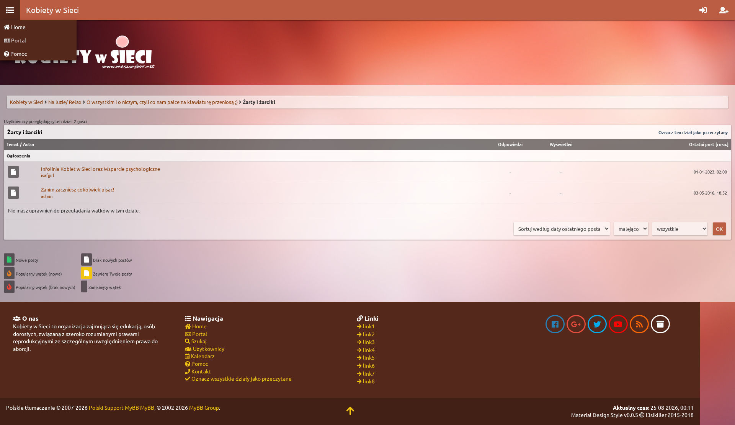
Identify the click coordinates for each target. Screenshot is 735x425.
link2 (369, 334)
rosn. (722, 144)
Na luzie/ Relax (65, 102)
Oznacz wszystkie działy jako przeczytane (241, 378)
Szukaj (198, 340)
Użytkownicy (208, 348)
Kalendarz (202, 355)
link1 (369, 326)
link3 (369, 341)
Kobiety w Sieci (26, 102)
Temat (13, 144)
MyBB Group (204, 407)
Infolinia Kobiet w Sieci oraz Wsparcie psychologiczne (100, 168)
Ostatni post (701, 144)
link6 (369, 365)
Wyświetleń (561, 144)
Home (18, 26)
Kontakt (200, 371)
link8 (369, 381)
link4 (369, 349)
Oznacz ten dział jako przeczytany (693, 132)
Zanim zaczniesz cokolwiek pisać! (77, 189)
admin (46, 196)
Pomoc (18, 53)
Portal (18, 40)
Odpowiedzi (510, 144)
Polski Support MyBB (114, 407)
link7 (369, 373)
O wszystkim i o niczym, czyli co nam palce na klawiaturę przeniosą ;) (162, 102)
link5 (369, 357)
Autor (29, 144)
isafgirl (47, 175)
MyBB (147, 407)
